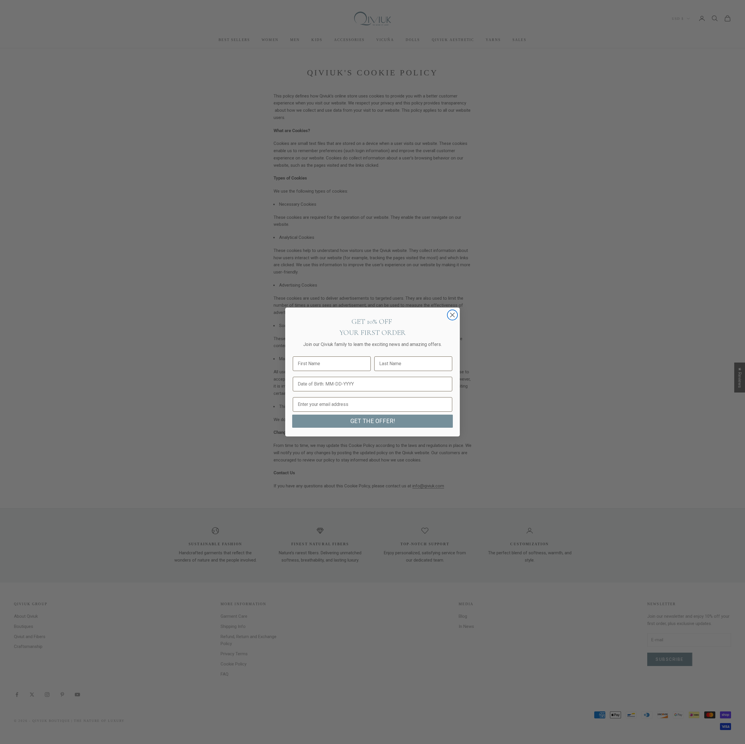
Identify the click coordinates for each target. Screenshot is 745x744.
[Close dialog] (452, 315)
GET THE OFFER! (372, 421)
